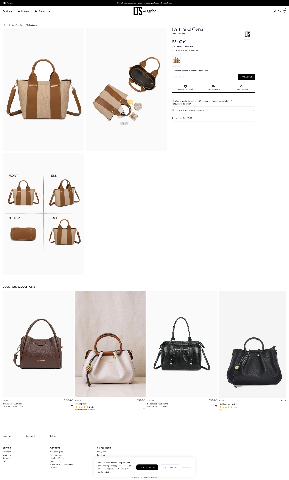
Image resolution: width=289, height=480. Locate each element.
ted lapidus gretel (227, 404)
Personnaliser (186, 467)
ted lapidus (80, 403)
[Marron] (176, 60)
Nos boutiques (56, 451)
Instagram (7, 436)
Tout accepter (147, 467)
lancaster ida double (13, 403)
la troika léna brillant (157, 403)
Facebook (30, 436)
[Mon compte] (274, 11)
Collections (23, 11)
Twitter (53, 436)
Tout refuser (170, 467)
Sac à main (17, 25)
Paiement (7, 451)
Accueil (7, 25)
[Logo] (144, 11)
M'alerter (246, 77)
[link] (38, 344)
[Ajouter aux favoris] (72, 406)
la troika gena (30, 25)
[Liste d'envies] (279, 11)
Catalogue (7, 11)
